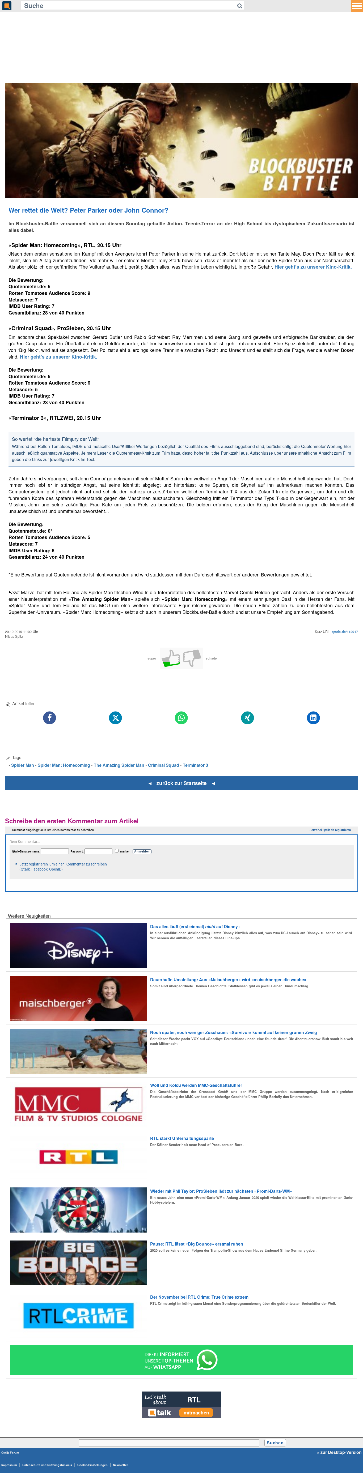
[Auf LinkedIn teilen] (313, 718)
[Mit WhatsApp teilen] (181, 718)
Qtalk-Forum (10, 1452)
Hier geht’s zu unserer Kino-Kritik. (312, 266)
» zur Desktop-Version (339, 1452)
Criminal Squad (163, 765)
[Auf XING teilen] (247, 718)
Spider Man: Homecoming (64, 765)
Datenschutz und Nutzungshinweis (47, 1465)
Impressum (9, 1465)
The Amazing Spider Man (119, 765)
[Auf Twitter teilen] (115, 718)
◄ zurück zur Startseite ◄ (181, 783)
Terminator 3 (195, 765)
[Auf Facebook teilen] (49, 718)
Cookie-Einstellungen (92, 1465)
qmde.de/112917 (345, 631)
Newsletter (120, 1465)
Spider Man (22, 765)
